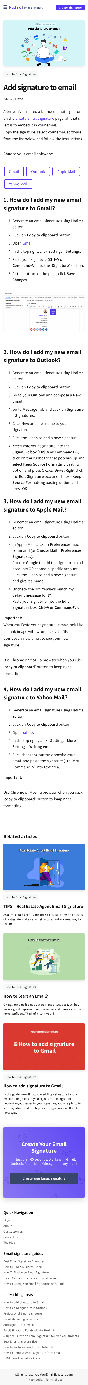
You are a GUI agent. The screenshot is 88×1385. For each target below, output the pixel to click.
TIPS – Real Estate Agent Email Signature (43, 906)
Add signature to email (18, 1325)
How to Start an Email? (25, 996)
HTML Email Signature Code (21, 1358)
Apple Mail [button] (66, 171)
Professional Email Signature (22, 1313)
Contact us (10, 1237)
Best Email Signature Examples (23, 1261)
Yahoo (28, 732)
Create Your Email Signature (44, 1178)
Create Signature (70, 7)
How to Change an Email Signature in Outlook (34, 1284)
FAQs (6, 1220)
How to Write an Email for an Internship (29, 1347)
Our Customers (13, 1231)
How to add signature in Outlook (25, 1308)
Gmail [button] (14, 171)
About (7, 1226)
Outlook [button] (38, 171)
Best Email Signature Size (20, 1341)
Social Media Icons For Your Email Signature (32, 1278)
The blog (9, 1242)
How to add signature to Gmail (33, 1086)
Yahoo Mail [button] (18, 184)
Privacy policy (34, 1379)
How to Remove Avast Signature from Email (32, 1353)
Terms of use (54, 1379)
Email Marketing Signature (20, 1319)
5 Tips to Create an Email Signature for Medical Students (41, 1336)
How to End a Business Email (22, 1267)
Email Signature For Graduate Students (29, 1330)
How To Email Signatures (21, 74)
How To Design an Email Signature (26, 1272)
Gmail (27, 243)
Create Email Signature (34, 118)
